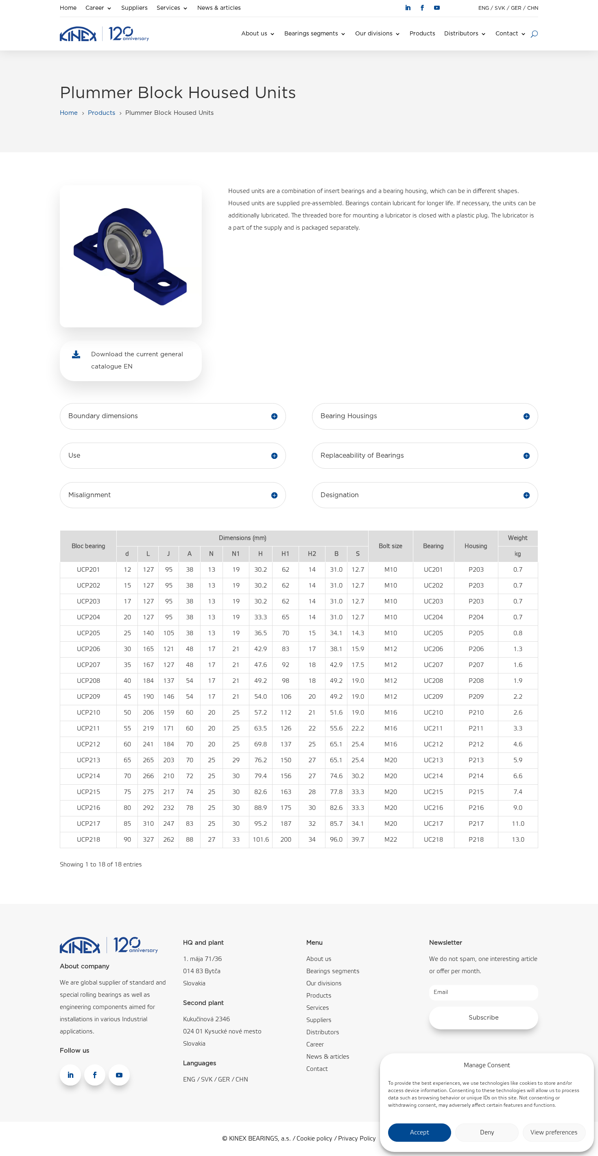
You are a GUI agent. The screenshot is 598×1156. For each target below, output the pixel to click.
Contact (506, 34)
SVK (500, 8)
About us (254, 34)
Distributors (461, 34)
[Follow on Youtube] (437, 7)
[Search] (534, 33)
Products (422, 34)
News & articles (219, 8)
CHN (532, 8)
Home (68, 8)
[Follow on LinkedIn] (407, 7)
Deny (487, 1133)
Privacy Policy (357, 1139)
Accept (419, 1133)
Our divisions (374, 34)
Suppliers (134, 8)
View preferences (554, 1133)
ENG (483, 8)
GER (516, 8)
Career (94, 8)
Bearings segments (311, 34)
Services (168, 8)
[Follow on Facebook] (422, 7)
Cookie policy (314, 1139)
